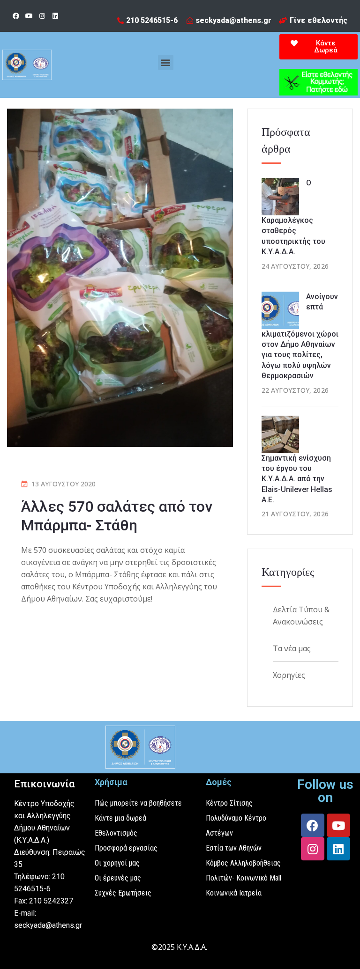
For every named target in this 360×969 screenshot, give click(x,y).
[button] (165, 62)
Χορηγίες (289, 675)
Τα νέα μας (292, 648)
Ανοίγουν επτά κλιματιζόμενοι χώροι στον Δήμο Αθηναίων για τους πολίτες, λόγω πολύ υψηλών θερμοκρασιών (300, 336)
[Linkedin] (55, 15)
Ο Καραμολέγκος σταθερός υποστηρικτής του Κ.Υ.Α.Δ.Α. (293, 217)
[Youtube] (29, 15)
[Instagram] (42, 15)
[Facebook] (15, 15)
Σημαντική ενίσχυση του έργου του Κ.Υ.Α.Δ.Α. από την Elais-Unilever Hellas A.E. (297, 479)
